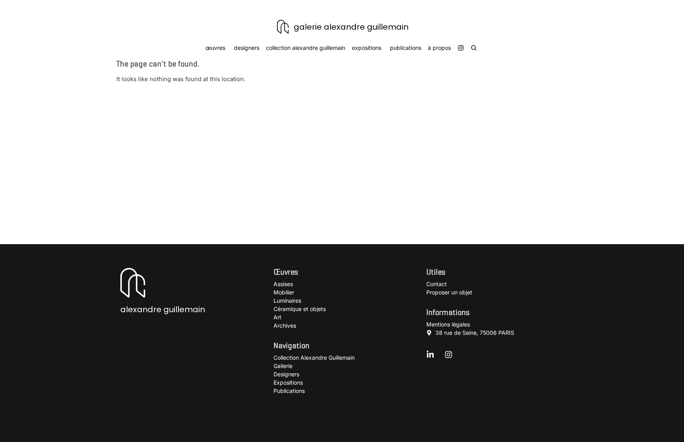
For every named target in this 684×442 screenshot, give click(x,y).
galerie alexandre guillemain (351, 26)
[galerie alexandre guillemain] (283, 27)
